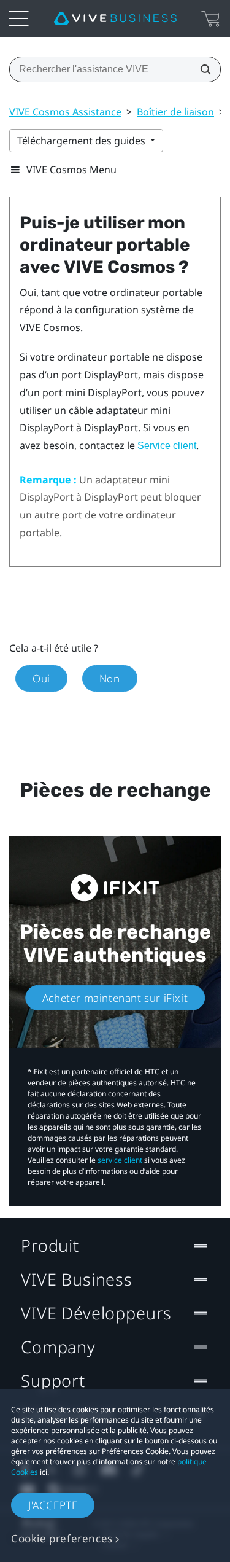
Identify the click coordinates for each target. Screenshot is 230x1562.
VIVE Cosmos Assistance (65, 112)
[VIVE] (115, 18)
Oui (41, 678)
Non (109, 678)
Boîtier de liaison (175, 112)
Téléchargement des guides (82, 140)
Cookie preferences (62, 1538)
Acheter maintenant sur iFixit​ (115, 998)
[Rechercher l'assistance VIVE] (202, 69)
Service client (166, 445)
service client (120, 1160)
